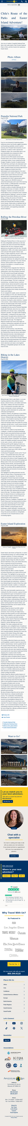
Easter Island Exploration (10, 727)
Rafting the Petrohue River (10, 724)
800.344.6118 (6, 798)
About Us (14, 1105)
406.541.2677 (14, 1093)
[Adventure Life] (11, 1)
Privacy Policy (14, 1117)
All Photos (14, 59)
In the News (14, 1109)
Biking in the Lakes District (10, 725)
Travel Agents (14, 1112)
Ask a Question (12, 5)
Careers (14, 1110)
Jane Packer (6, 717)
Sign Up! (7, 1040)
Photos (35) (6, 714)
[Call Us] (22, 1)
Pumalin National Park (9, 722)
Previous (3, 900)
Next (24, 900)
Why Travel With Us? (14, 912)
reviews (17, 892)
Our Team (14, 1107)
